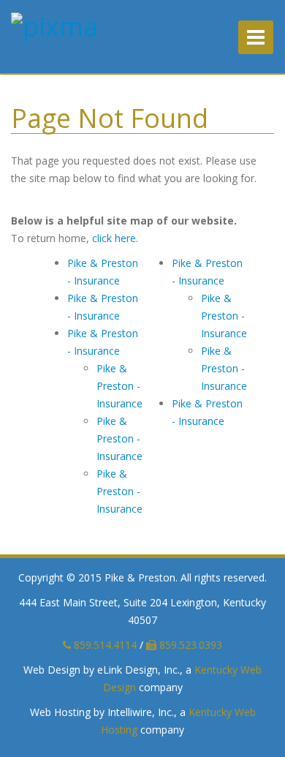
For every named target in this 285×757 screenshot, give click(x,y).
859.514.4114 (104, 645)
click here (114, 238)
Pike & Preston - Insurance (119, 385)
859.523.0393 (189, 645)
